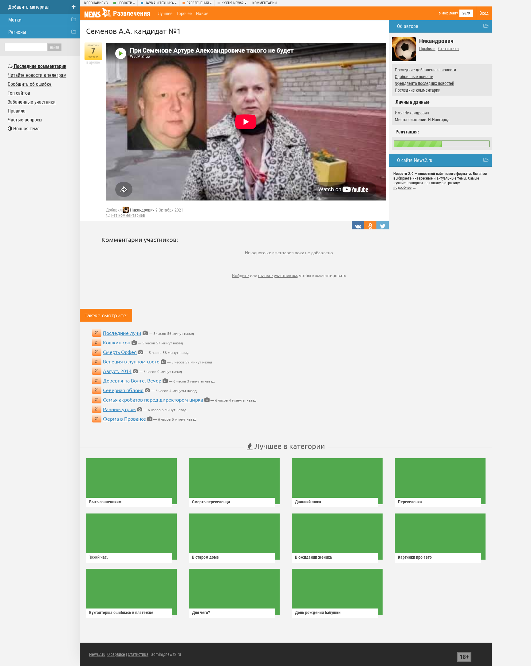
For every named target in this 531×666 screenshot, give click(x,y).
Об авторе (407, 26)
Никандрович (142, 210)
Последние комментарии (417, 90)
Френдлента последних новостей (424, 83)
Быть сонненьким (105, 501)
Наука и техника (159, 3)
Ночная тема (26, 129)
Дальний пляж (308, 501)
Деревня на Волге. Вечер (132, 380)
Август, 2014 (117, 371)
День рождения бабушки (317, 612)
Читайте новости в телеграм (37, 75)
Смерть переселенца (211, 501)
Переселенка (410, 501)
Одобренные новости (414, 76)
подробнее (402, 187)
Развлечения (198, 3)
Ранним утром (119, 409)
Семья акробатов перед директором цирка (153, 399)
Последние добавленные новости (425, 69)
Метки (15, 20)
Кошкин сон (116, 342)
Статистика (448, 48)
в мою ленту (448, 13)
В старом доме (205, 557)
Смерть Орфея (120, 352)
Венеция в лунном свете (131, 361)
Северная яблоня (123, 390)
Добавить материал (28, 7)
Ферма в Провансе (124, 418)
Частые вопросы (25, 120)
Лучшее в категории (289, 446)
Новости (124, 3)
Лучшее (165, 13)
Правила (17, 111)
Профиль (427, 48)
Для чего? (201, 612)
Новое (202, 13)
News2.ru (97, 654)
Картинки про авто (415, 557)
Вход (484, 13)
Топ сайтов (19, 93)
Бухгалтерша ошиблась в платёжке (121, 612)
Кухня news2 (233, 3)
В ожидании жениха (313, 557)
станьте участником (277, 275)
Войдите (240, 275)
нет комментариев (128, 215)
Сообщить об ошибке (30, 84)
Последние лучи (122, 333)
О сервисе (116, 654)
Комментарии (264, 3)
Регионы (17, 32)
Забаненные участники (32, 102)
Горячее (184, 13)
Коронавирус (96, 3)
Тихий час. (98, 557)
